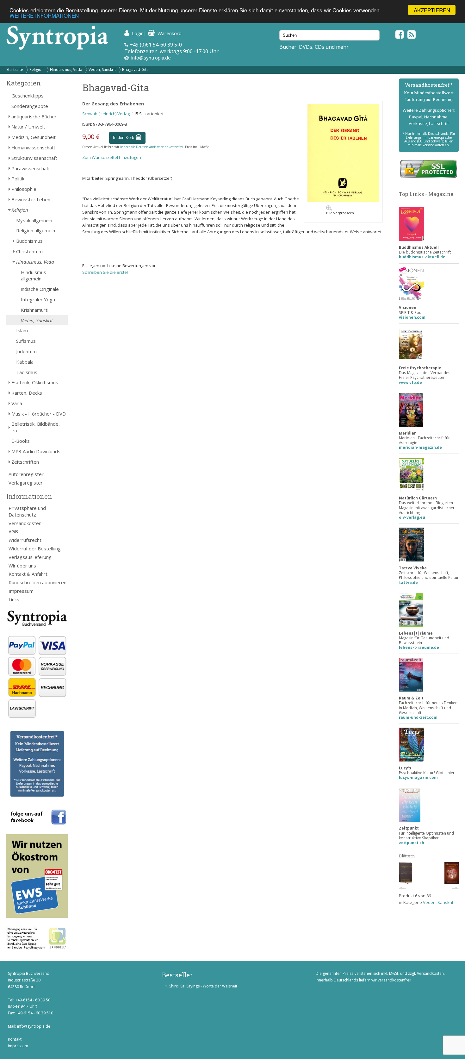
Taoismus (26, 372)
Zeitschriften (25, 462)
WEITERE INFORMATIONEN (44, 16)
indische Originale (40, 289)
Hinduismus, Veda (66, 69)
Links (14, 599)
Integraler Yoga (38, 299)
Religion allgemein (35, 230)
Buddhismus (29, 241)
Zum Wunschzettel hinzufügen (111, 157)
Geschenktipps (27, 95)
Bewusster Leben (30, 199)
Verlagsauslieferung (30, 557)
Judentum (26, 351)
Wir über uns (22, 565)
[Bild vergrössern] (343, 200)
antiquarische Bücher (34, 116)
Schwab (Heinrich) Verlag (106, 113)
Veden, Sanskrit (102, 69)
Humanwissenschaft (33, 147)
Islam (22, 330)
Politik (17, 178)
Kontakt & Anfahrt (28, 574)
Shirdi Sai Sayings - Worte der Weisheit (203, 986)
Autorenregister (26, 474)
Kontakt (15, 1039)
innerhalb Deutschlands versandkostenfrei (151, 147)
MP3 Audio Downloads (35, 451)
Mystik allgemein (34, 220)
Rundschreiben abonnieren (37, 582)
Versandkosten (25, 523)
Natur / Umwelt (28, 126)
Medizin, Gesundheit (33, 137)
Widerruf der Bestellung (35, 548)
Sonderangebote (29, 106)
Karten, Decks (26, 393)
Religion (36, 69)
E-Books (20, 441)
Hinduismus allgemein (33, 275)
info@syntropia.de (151, 57)
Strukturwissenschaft (34, 158)
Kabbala (25, 362)
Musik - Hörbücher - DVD (38, 413)
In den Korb (124, 137)
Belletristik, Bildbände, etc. (35, 427)
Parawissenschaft (30, 168)
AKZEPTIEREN (432, 10)
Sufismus (26, 341)
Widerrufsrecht (25, 540)
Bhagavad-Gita (135, 69)
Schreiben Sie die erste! (105, 272)
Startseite (14, 69)
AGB (13, 531)
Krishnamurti (34, 310)
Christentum (29, 251)
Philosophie (23, 189)
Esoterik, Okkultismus (34, 382)
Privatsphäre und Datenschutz (27, 511)
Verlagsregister (26, 482)
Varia (16, 403)
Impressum (21, 591)
